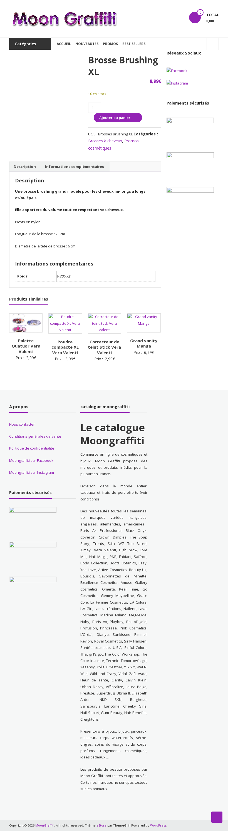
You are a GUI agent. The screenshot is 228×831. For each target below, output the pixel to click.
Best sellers (133, 43)
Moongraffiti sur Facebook (31, 460)
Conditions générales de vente (35, 436)
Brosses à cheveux (105, 140)
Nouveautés (86, 43)
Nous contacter (22, 424)
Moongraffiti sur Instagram (31, 472)
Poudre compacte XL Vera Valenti (65, 347)
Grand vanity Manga (143, 343)
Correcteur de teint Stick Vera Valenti (104, 347)
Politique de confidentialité (31, 448)
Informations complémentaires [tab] (74, 166)
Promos (110, 43)
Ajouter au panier (114, 117)
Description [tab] (25, 166)
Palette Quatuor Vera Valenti (26, 346)
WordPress (158, 825)
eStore (101, 825)
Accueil (64, 43)
